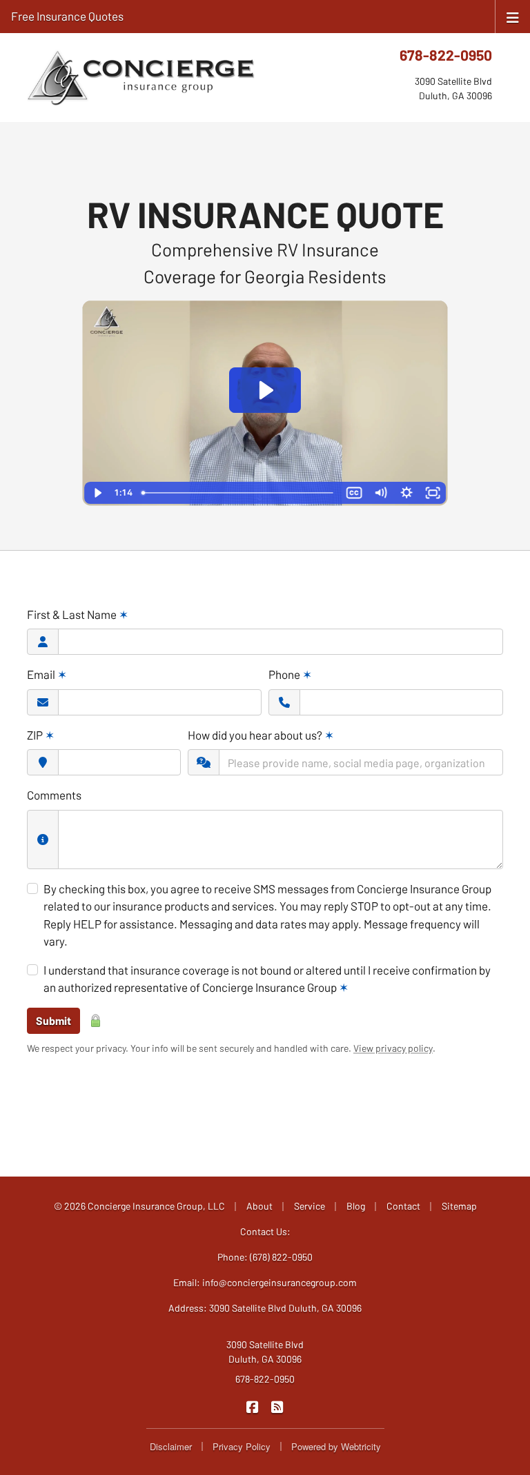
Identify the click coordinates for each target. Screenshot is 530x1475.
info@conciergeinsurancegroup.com (279, 1282)
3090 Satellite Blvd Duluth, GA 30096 (265, 1352)
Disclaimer (171, 1446)
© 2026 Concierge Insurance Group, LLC (139, 1206)
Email (47, 674)
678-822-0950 (446, 54)
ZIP (41, 735)
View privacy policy (393, 1048)
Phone (290, 674)
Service (309, 1206)
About (259, 1206)
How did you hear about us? (261, 735)
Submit (53, 1020)
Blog (355, 1206)
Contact (403, 1206)
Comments (54, 795)
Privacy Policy (242, 1446)
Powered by (336, 1446)
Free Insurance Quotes (67, 16)
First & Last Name (77, 614)
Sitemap (459, 1206)
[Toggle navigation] (512, 16)
